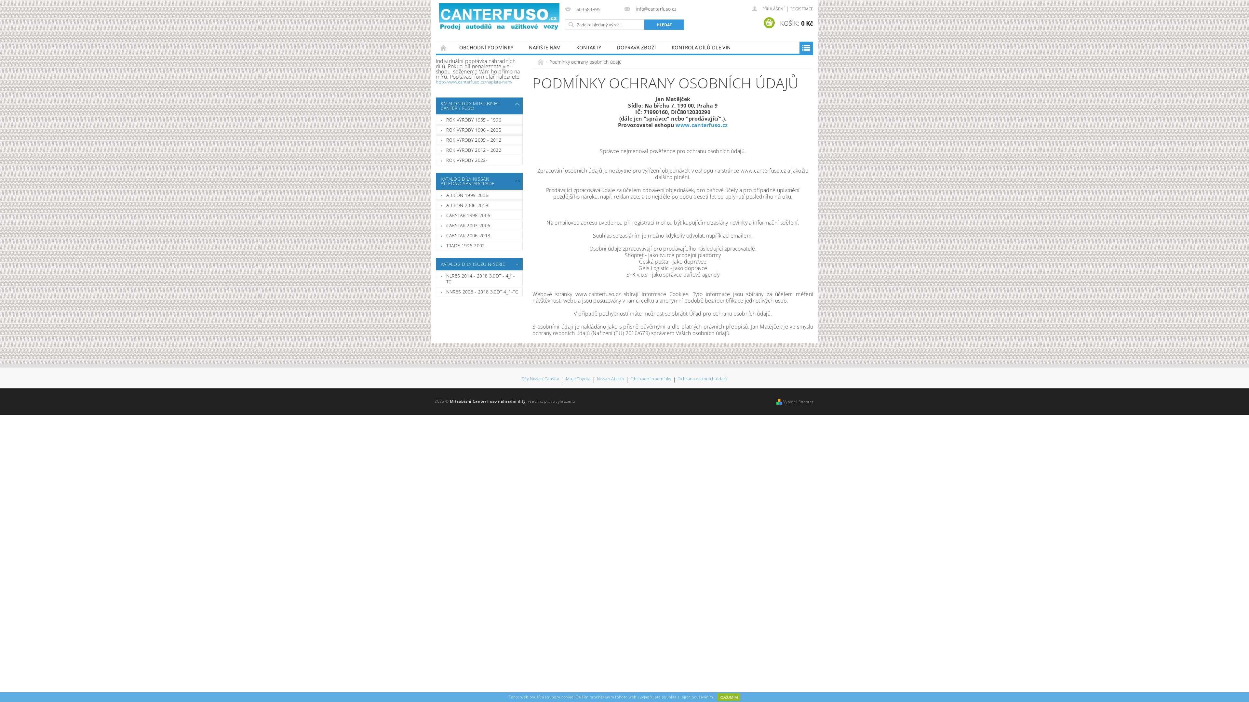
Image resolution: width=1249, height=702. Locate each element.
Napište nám (545, 47)
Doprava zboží (636, 47)
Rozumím (728, 697)
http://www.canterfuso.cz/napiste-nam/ (474, 82)
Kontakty (588, 47)
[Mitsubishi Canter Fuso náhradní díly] (499, 17)
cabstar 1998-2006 (468, 215)
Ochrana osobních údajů (702, 379)
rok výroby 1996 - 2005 (473, 130)
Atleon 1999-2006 (467, 195)
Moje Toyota (578, 379)
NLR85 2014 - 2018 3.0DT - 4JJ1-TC (480, 279)
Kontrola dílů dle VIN (701, 47)
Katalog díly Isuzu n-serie (473, 264)
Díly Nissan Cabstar (541, 379)
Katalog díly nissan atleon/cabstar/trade (467, 181)
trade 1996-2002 (465, 245)
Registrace (801, 9)
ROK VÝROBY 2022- (467, 160)
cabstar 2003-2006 (468, 225)
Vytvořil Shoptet (798, 402)
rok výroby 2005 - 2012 (473, 140)
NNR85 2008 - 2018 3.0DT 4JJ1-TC (482, 292)
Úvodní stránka (443, 47)
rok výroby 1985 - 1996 (473, 120)
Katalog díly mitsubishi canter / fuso (470, 105)
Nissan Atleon (610, 379)
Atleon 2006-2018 (467, 205)
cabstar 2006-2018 (468, 235)
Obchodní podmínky (486, 47)
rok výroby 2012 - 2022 (473, 150)
